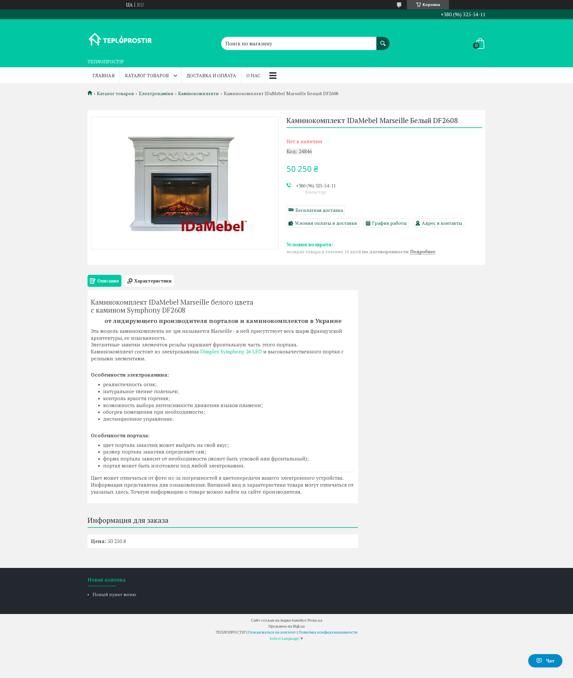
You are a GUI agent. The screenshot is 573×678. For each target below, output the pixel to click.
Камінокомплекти (198, 93)
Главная (104, 75)
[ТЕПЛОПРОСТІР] (121, 37)
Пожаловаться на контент (272, 632)
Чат (550, 660)
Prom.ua (315, 620)
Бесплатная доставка (319, 210)
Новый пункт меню (114, 594)
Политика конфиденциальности (328, 632)
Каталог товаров (147, 75)
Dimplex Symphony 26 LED (231, 351)
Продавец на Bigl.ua (287, 626)
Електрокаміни (156, 93)
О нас (253, 75)
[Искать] (383, 40)
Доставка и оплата (211, 75)
